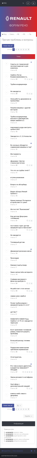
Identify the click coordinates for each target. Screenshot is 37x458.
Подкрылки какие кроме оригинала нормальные (19, 348)
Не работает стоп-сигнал (20, 289)
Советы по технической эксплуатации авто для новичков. (19, 66)
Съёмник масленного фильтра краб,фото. (18, 280)
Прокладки (14, 258)
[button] (28, 49)
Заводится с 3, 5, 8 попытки (20, 136)
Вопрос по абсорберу (18, 184)
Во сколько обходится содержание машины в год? (21, 146)
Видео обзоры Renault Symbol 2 (18, 192)
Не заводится (15, 91)
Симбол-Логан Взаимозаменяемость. (19, 76)
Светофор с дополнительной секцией (20, 385)
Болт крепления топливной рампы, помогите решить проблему (20, 332)
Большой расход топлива (20, 340)
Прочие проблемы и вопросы (17, 39)
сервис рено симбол (18, 296)
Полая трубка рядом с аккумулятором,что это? (19, 304)
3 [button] (18, 49)
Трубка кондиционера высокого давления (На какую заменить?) (19, 118)
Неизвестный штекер (18, 265)
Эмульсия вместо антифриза (21, 377)
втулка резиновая (17, 177)
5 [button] (23, 49)
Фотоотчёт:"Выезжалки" (20, 209)
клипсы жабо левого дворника (18, 394)
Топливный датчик (17, 242)
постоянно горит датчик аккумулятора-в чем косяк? (20, 227)
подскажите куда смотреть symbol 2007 (20, 128)
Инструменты (15, 154)
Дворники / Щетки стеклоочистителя (17, 162)
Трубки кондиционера (18, 84)
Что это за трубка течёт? (20, 170)
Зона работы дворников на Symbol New (20, 100)
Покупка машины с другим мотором (20, 109)
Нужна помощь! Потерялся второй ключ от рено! (20, 201)
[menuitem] (4, 3)
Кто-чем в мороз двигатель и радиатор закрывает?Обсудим (21, 368)
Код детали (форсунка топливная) (18, 217)
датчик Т (13, 312)
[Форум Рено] (18, 16)
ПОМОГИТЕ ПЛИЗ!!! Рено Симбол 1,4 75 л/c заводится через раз (21, 321)
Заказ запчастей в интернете (21, 272)
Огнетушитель (16, 357)
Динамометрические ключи (20, 251)
